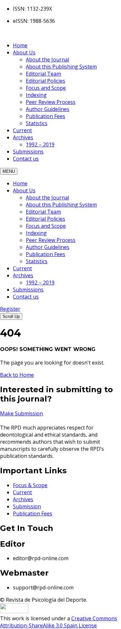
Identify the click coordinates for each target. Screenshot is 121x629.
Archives (23, 137)
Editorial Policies (45, 80)
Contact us (26, 158)
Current (22, 130)
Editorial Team (43, 73)
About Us (24, 52)
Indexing (36, 94)
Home (20, 45)
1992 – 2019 (40, 144)
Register (10, 308)
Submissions (28, 151)
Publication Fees (45, 116)
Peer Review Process (51, 102)
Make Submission (21, 413)
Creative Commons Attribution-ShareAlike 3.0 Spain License (58, 622)
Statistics (36, 123)
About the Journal (47, 59)
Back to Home (17, 374)
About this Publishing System (61, 66)
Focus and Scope (46, 87)
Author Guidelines (47, 109)
